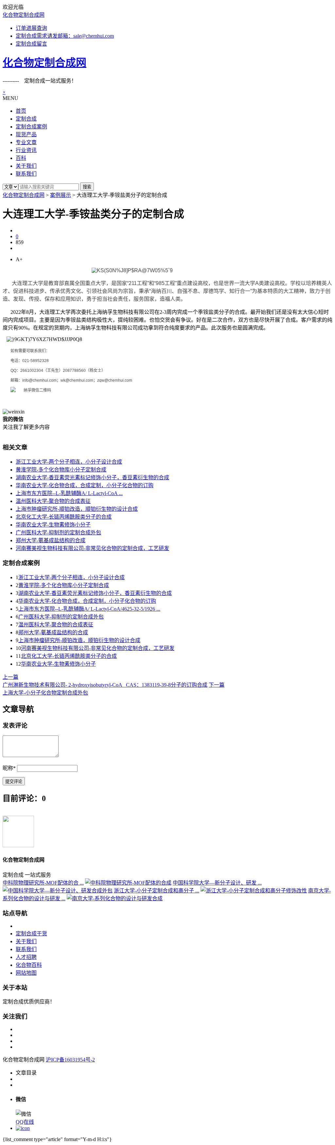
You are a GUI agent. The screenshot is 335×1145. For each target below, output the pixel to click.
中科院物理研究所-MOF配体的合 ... (43, 883)
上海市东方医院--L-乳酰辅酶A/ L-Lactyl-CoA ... (69, 493)
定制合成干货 (31, 933)
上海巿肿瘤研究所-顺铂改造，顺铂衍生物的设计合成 (77, 509)
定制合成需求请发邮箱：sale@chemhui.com (65, 36)
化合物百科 (29, 965)
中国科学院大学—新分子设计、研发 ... (217, 883)
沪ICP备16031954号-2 (70, 1059)
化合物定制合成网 (23, 15)
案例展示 (60, 195)
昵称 (9, 768)
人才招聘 (26, 957)
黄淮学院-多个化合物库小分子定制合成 (61, 469)
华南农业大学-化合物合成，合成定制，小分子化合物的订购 (84, 485)
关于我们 (26, 941)
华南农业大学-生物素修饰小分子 (53, 524)
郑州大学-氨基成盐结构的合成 (50, 540)
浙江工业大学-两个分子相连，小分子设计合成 (69, 462)
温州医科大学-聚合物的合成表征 (53, 501)
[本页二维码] (23, 1128)
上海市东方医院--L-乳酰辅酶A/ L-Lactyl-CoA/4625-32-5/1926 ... (89, 609)
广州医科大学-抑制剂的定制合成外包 (58, 532)
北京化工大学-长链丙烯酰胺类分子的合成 (64, 517)
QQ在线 (25, 1122)
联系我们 (26, 949)
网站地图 (26, 973)
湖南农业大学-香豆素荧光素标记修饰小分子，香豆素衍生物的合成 (92, 477)
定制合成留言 (31, 44)
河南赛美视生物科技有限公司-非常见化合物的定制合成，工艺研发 (92, 548)
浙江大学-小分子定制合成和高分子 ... (156, 890)
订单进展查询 (31, 28)
